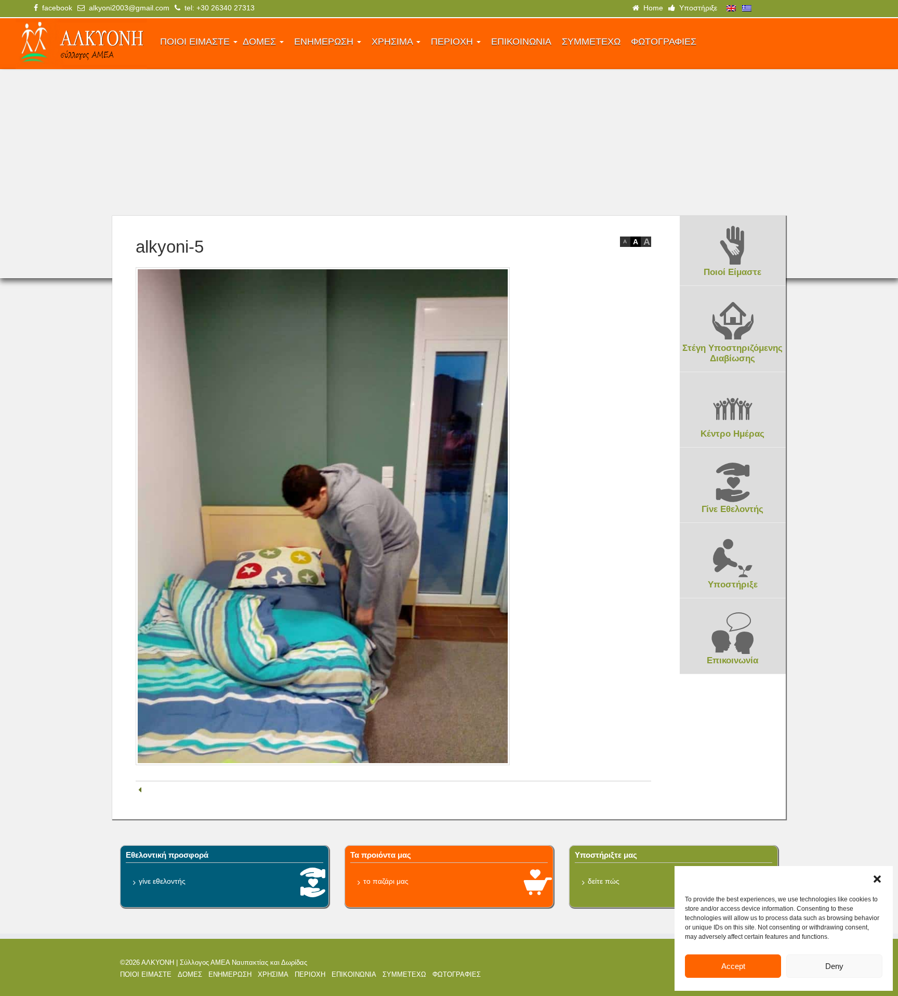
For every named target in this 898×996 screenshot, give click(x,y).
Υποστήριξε (696, 8)
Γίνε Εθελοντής (732, 509)
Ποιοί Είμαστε (732, 272)
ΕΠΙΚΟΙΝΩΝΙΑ (521, 41)
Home (651, 8)
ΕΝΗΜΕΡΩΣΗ (325, 41)
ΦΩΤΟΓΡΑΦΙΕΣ (663, 41)
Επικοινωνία (732, 660)
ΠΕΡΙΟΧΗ (453, 41)
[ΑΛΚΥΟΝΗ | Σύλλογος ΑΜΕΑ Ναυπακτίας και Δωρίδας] (81, 43)
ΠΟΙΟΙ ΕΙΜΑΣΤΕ (196, 41)
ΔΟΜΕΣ (261, 41)
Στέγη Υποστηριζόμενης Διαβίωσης (732, 353)
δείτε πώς (603, 881)
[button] (877, 879)
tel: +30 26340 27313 (217, 8)
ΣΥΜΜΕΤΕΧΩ (591, 41)
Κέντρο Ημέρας (732, 434)
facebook (55, 8)
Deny (834, 966)
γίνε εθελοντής (162, 881)
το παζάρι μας (385, 881)
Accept (733, 966)
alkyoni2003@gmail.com (127, 8)
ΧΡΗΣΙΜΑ (393, 41)
